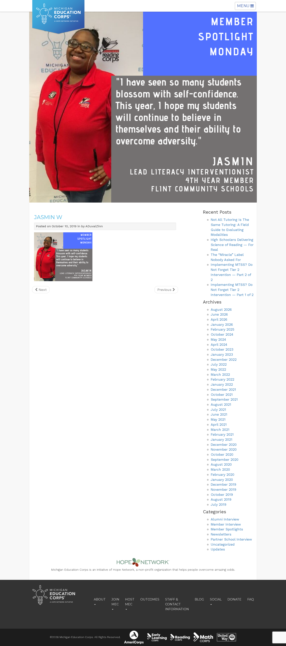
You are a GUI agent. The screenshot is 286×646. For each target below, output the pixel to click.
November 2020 (224, 449)
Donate (234, 599)
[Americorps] (134, 637)
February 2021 (222, 434)
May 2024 (218, 339)
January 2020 (222, 479)
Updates (218, 549)
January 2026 (222, 324)
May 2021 (218, 419)
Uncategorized (223, 544)
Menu (246, 6)
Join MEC (115, 602)
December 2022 (224, 359)
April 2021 (219, 424)
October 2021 (222, 394)
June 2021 (219, 414)
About (100, 599)
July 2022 (219, 364)
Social (216, 599)
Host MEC (129, 602)
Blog (199, 599)
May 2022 (218, 369)
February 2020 (222, 474)
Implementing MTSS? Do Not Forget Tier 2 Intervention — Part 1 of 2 (232, 290)
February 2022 (222, 379)
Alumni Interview (225, 519)
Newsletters (221, 534)
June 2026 (219, 314)
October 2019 (222, 494)
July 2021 (218, 409)
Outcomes (149, 599)
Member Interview (226, 524)
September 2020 (224, 459)
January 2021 (221, 439)
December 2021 (223, 389)
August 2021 (221, 404)
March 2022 (220, 374)
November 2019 (223, 489)
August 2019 (221, 499)
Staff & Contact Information (177, 604)
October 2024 (222, 334)
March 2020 (220, 469)
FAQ (250, 599)
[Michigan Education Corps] (58, 17)
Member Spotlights (227, 529)
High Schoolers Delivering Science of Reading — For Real (232, 245)
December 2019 (223, 484)
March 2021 (220, 429)
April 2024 (219, 344)
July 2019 (218, 504)
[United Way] (226, 637)
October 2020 (222, 454)
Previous (165, 290)
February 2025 (222, 329)
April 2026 (219, 319)
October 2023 (222, 349)
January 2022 (222, 384)
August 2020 (221, 464)
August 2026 (221, 309)
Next (42, 290)
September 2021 (224, 399)
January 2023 (222, 354)
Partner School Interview (231, 539)
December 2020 (224, 444)
